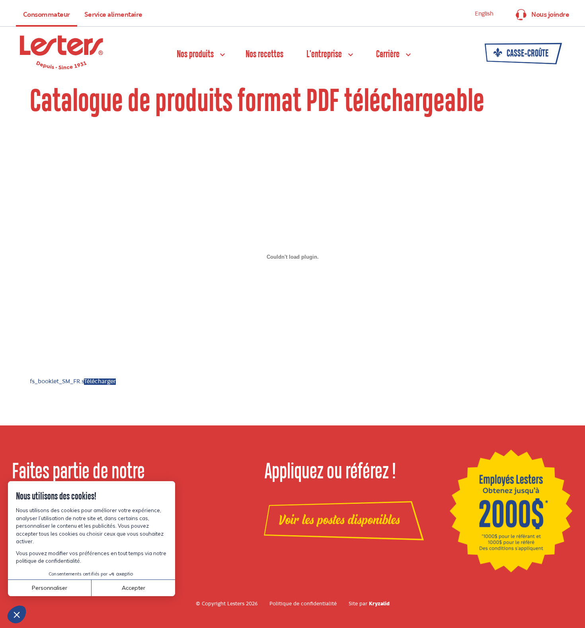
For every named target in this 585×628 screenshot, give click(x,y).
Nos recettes (264, 54)
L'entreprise (324, 54)
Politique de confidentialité (303, 604)
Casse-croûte (527, 53)
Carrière (388, 54)
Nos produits (195, 54)
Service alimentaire (113, 14)
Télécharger (100, 381)
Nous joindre (550, 14)
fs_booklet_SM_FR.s (57, 381)
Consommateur (46, 14)
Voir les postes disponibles (339, 520)
